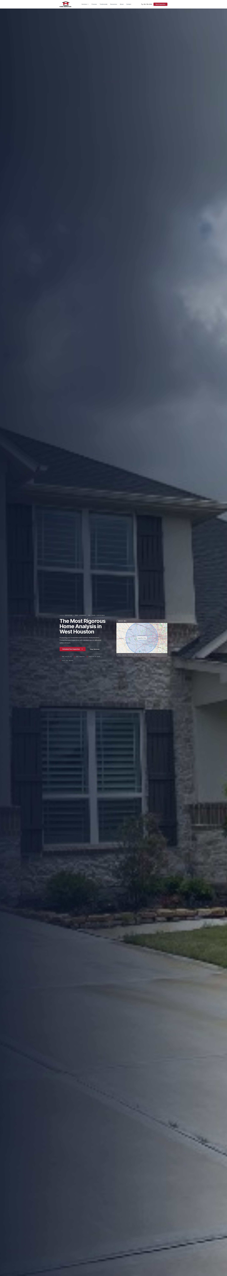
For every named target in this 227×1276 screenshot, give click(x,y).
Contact (128, 4)
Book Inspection (160, 4)
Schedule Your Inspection (71, 649)
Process (94, 4)
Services (84, 4)
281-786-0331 (148, 4)
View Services (94, 649)
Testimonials (103, 4)
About (122, 4)
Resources (113, 4)
